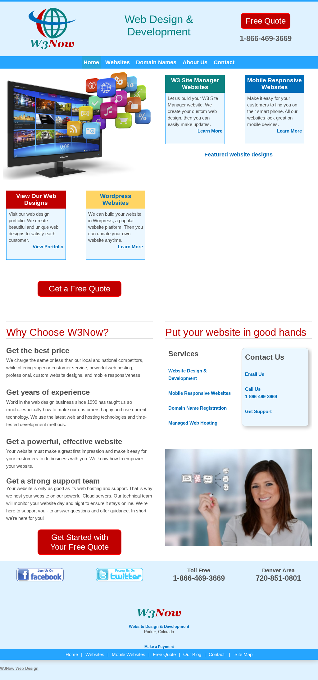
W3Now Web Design (19, 668)
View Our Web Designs (36, 199)
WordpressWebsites (115, 199)
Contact (224, 62)
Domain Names (156, 62)
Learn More (130, 246)
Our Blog (192, 654)
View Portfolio (48, 246)
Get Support (258, 411)
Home (91, 62)
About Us (195, 62)
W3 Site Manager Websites (195, 83)
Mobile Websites (128, 654)
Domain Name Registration (197, 408)
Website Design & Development (159, 626)
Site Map (243, 654)
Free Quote (164, 654)
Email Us (254, 374)
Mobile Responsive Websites (274, 83)
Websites (117, 62)
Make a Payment (159, 647)
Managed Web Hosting (192, 423)
